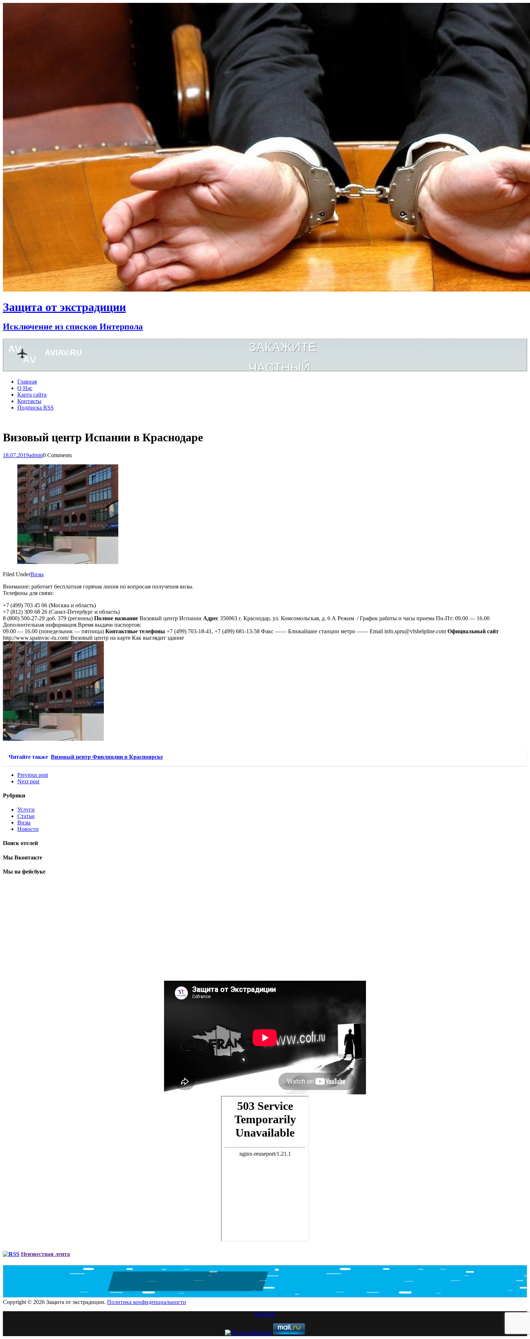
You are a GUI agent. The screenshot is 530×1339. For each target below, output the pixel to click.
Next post (28, 781)
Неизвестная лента (45, 1254)
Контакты (29, 401)
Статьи (26, 816)
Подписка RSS (35, 407)
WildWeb (265, 1314)
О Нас (24, 388)
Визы (37, 574)
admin (36, 455)
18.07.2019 (16, 455)
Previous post (32, 775)
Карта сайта (32, 394)
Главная (27, 381)
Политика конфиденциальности (146, 1302)
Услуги (26, 809)
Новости (28, 829)
